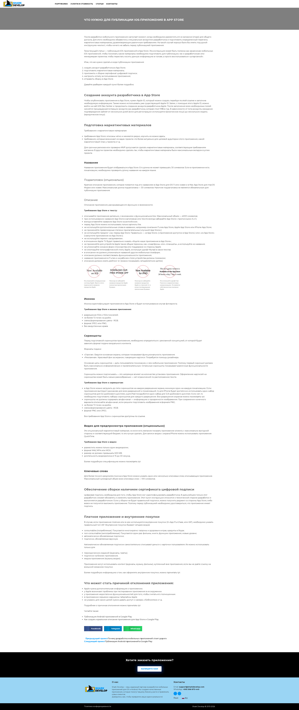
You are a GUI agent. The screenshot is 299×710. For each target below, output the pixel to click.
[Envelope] (175, 693)
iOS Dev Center (105, 106)
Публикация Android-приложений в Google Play (108, 617)
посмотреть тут (197, 397)
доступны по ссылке (135, 416)
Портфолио (61, 4)
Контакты (111, 4)
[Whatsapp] (179, 693)
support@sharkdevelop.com (191, 687)
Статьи (99, 4)
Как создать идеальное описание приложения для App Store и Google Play (121, 619)
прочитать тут (173, 572)
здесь (162, 136)
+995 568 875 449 (191, 689)
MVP (123, 147)
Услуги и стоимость (82, 4)
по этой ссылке (186, 100)
